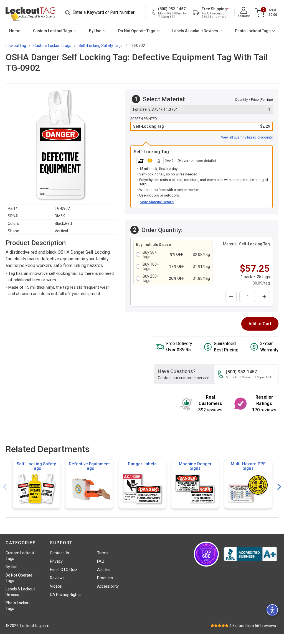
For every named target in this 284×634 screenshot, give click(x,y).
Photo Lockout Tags (253, 31)
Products (105, 578)
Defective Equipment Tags (89, 466)
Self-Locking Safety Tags (36, 466)
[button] (201, 126)
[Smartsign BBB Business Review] (250, 554)
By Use (95, 31)
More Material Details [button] (157, 202)
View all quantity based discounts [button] (247, 137)
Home (14, 31)
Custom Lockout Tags (52, 31)
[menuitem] (15, 31)
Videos (56, 586)
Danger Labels (142, 463)
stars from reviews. (253, 625)
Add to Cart (259, 323)
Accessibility (108, 586)
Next (279, 487)
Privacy (56, 561)
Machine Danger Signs (195, 466)
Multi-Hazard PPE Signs (248, 466)
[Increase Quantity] (264, 296)
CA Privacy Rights (65, 594)
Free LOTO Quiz (63, 569)
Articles (103, 569)
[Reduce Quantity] (231, 296)
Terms (102, 553)
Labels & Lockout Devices (195, 31)
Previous (5, 487)
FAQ (100, 561)
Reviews (57, 578)
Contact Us (59, 553)
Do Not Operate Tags (136, 31)
